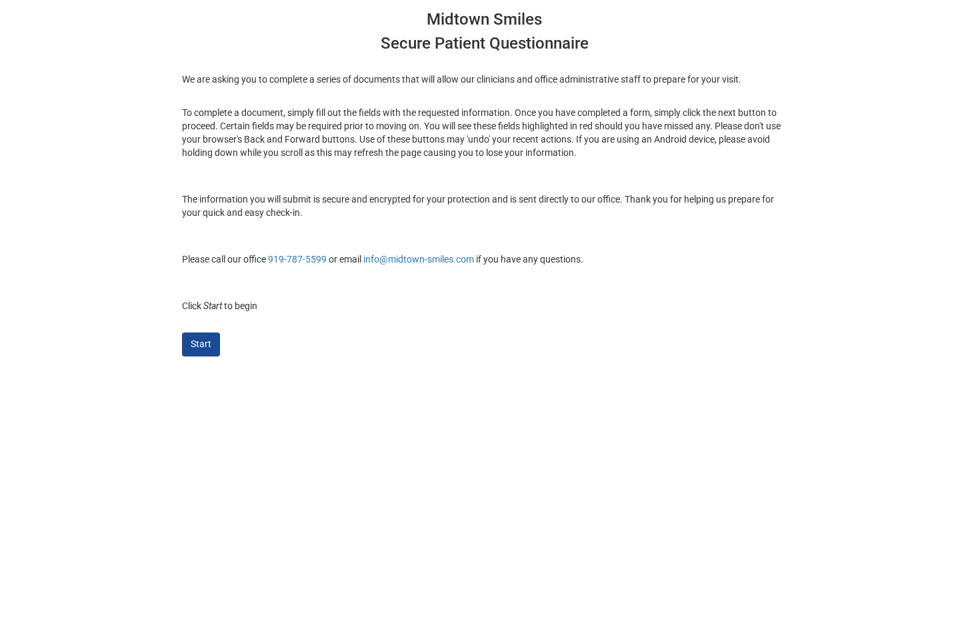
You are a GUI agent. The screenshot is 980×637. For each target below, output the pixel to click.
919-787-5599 (297, 259)
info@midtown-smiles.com (418, 259)
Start (201, 343)
